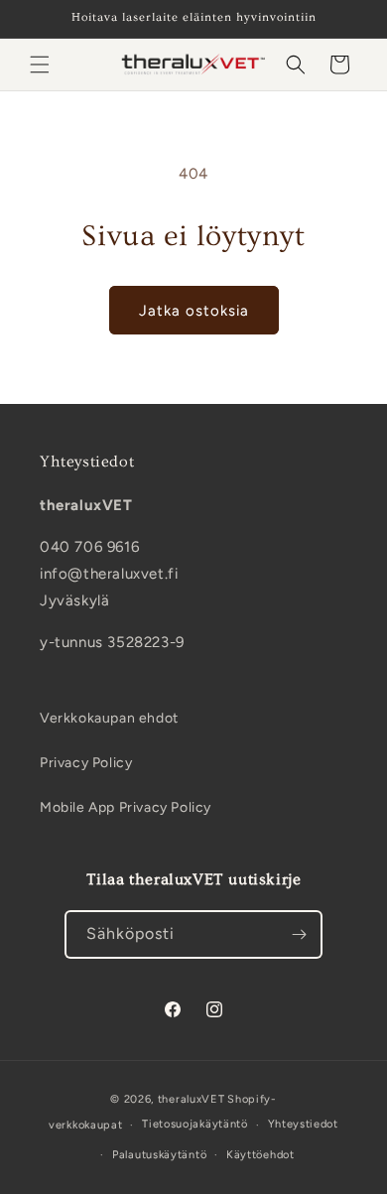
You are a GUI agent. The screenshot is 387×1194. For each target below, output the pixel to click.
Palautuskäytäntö (159, 1154)
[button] (40, 64)
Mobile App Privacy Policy (125, 807)
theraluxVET (191, 1099)
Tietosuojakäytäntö (195, 1124)
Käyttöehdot (260, 1154)
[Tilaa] (299, 934)
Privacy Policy (86, 762)
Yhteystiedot (303, 1124)
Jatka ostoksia (194, 311)
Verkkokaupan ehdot (109, 718)
